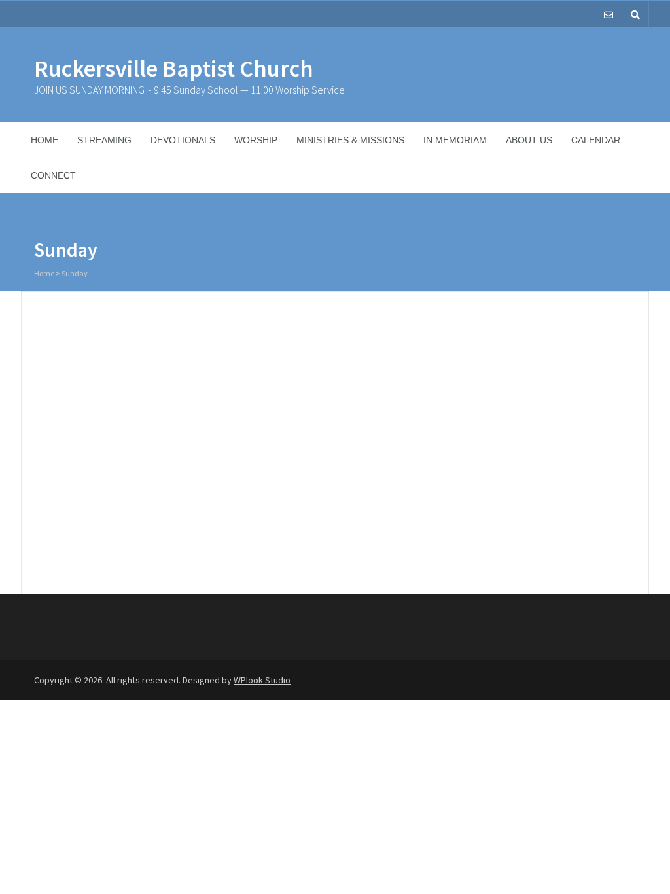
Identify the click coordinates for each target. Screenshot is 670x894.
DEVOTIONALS (182, 140)
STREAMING (104, 140)
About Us (529, 140)
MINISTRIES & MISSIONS (350, 140)
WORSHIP (255, 140)
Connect (53, 175)
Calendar (595, 140)
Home (44, 140)
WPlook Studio (262, 680)
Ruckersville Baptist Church (173, 68)
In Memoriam (455, 140)
